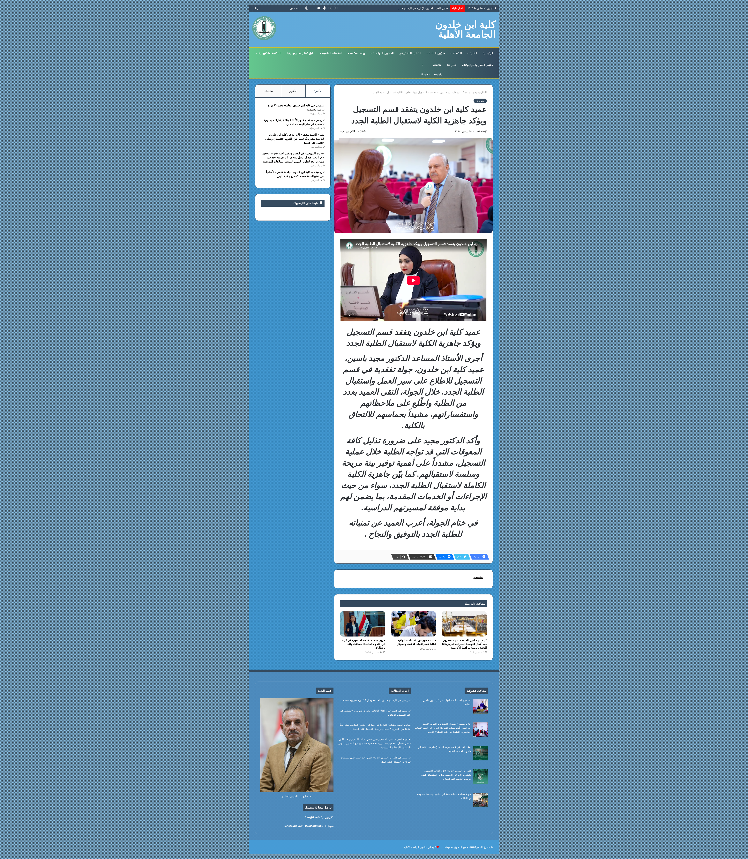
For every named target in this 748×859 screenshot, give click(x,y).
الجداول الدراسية (383, 53)
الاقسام (457, 53)
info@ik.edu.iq (314, 817)
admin (480, 131)
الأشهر (293, 91)
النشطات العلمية (332, 53)
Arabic (437, 65)
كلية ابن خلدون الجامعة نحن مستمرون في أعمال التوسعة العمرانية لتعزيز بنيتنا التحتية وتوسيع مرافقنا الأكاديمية (464, 644)
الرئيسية (488, 53)
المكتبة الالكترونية (269, 53)
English (425, 74)
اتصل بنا (452, 65)
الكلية (473, 53)
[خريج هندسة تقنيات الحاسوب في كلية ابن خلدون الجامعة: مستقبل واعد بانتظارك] (362, 624)
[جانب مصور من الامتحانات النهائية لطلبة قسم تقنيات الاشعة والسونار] (413, 624)
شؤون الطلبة (437, 53)
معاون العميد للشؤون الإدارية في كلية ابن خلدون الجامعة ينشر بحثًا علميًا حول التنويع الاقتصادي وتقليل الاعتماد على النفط (295, 138)
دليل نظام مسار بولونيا (301, 53)
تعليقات (268, 91)
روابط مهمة (357, 53)
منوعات (468, 92)
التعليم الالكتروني (410, 53)
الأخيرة (318, 91)
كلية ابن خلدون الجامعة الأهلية (420, 847)
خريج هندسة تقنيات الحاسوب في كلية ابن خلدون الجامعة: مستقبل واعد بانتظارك (363, 644)
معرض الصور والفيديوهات (477, 65)
